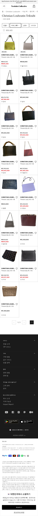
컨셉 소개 (6, 344)
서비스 (5, 340)
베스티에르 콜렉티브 (9, 395)
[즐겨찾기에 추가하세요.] (16, 55)
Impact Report (8, 404)
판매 (4, 369)
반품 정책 (6, 363)
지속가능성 (7, 401)
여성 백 (24, 11)
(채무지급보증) (13, 463)
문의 (4, 388)
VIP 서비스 (7, 347)
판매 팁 (5, 375)
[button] (34, 6)
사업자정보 (4, 446)
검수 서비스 (7, 360)
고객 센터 (6, 385)
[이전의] (14, 322)
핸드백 (32, 11)
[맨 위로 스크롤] (32, 322)
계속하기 (19, 507)
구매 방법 (6, 357)
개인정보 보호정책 (18, 435)
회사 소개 (6, 398)
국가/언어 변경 (19, 512)
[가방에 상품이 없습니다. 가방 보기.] (34, 6)
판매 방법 (6, 373)
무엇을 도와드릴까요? (9, 382)
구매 (4, 353)
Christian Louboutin (13, 12)
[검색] (4, 6)
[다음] (24, 322)
